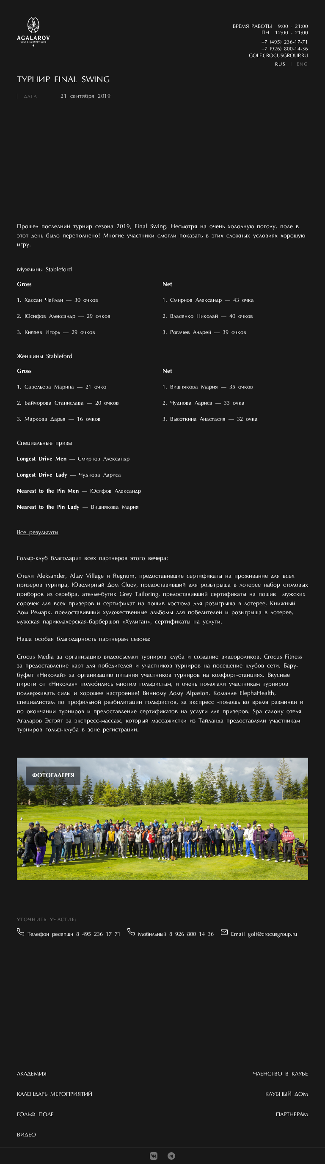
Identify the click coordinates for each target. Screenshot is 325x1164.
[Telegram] (171, 1156)
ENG (302, 64)
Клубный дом (286, 1094)
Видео (26, 1135)
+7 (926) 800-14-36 (285, 49)
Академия (32, 1074)
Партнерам (292, 1114)
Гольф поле (35, 1114)
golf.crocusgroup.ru (278, 55)
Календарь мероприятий (54, 1094)
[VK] (153, 1156)
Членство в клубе (280, 1074)
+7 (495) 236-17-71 (285, 42)
